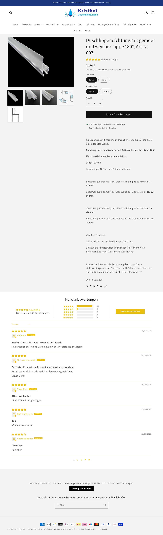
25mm (106, 91)
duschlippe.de (19, 529)
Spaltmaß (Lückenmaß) (39, 483)
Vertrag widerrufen (81, 488)
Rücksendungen (124, 483)
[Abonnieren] (105, 505)
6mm (91, 79)
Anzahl (89, 97)
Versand (101, 69)
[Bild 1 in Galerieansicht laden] (15, 97)
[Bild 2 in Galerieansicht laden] (32, 97)
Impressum (103, 529)
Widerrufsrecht (34, 529)
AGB (64, 529)
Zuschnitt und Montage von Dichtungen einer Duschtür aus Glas (83, 483)
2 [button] (78, 459)
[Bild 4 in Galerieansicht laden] (66, 97)
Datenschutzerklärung (51, 529)
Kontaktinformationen (87, 529)
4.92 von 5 (34, 309)
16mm (92, 91)
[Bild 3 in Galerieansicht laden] (49, 97)
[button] (11, 12)
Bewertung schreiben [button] (130, 311)
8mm (104, 79)
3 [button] (81, 459)
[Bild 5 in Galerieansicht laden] (15, 114)
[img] (19, 331)
